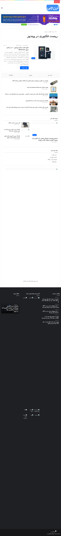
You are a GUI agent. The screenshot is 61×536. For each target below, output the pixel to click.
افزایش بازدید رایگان (52, 159)
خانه (56, 31)
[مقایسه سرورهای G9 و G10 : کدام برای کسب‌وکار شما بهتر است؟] (30, 353)
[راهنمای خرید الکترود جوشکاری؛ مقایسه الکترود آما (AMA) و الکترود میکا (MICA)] (53, 83)
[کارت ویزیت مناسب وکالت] (25, 125)
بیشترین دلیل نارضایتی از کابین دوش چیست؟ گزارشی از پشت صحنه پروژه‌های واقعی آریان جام (27, 107)
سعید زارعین (25, 45)
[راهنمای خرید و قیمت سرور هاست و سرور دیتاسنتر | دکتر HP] (25, 131)
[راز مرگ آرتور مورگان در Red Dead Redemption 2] (37, 411)
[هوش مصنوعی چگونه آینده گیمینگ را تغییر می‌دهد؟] (37, 416)
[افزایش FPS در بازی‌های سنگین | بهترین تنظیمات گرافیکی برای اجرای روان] (24, 410)
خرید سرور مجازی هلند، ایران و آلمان (30, 281)
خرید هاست (54, 154)
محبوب (30, 75)
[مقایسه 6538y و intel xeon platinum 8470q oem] (53, 89)
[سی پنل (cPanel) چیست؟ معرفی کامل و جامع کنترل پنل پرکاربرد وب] (24, 298)
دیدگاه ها (11, 75)
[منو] (2, 8)
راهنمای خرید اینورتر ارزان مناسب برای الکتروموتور (37, 100)
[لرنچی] (53, 8)
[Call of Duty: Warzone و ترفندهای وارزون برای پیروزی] (24, 470)
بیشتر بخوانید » (24, 67)
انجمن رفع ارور (53, 157)
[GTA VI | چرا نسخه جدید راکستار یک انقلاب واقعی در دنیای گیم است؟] (30, 470)
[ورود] (4, 8)
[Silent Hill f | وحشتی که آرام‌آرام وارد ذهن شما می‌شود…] (30, 410)
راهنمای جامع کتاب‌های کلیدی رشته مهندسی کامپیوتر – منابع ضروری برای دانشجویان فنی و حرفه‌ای (26, 94)
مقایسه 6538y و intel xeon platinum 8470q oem (37, 87)
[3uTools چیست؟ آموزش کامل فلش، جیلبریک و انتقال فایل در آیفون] (25, 138)
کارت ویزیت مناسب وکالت (14, 122)
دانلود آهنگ (54, 161)
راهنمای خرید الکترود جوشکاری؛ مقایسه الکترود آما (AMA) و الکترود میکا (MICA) (30, 80)
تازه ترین (50, 75)
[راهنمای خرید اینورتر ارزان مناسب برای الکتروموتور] (53, 102)
